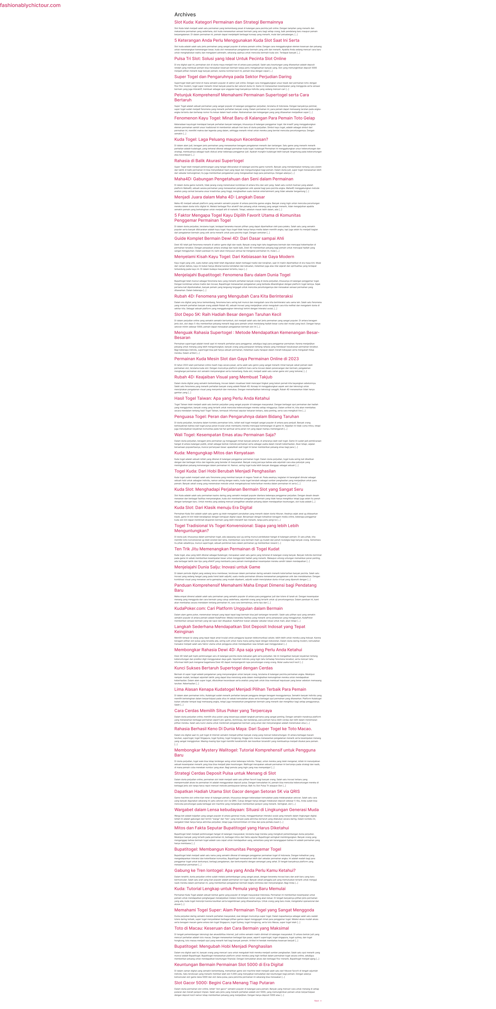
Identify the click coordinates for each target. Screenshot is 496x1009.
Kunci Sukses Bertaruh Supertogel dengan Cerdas (223, 667)
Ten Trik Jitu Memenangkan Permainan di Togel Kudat (227, 548)
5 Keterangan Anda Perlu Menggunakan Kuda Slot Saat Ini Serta (236, 40)
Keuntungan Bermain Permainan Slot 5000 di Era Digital (228, 964)
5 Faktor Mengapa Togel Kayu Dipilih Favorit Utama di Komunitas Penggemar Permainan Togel (237, 218)
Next (318, 1000)
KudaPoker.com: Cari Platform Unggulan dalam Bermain (228, 608)
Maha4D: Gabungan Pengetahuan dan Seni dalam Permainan (233, 178)
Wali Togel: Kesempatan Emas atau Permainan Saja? (225, 434)
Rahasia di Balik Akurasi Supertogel (209, 160)
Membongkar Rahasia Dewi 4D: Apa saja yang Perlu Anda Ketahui (238, 649)
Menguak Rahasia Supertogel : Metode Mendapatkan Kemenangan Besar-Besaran (247, 335)
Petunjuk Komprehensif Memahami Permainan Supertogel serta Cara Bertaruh (241, 97)
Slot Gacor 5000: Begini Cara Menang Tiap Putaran (224, 982)
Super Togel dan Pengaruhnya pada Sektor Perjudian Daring (233, 76)
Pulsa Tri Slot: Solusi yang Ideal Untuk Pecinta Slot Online (230, 58)
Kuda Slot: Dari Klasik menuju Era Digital (213, 507)
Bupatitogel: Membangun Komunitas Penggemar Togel (227, 849)
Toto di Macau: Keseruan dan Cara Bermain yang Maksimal (231, 928)
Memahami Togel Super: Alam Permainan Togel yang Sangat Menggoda (244, 909)
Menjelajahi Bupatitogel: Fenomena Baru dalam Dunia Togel (232, 274)
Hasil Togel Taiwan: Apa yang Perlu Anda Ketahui (222, 398)
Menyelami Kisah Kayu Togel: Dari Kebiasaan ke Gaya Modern (234, 256)
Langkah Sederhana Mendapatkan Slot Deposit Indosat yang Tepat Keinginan (239, 629)
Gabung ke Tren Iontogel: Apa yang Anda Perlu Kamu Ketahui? (235, 870)
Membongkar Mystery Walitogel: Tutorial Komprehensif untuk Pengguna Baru (245, 752)
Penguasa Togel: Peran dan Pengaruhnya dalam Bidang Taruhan (236, 416)
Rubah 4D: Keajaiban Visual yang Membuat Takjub (223, 376)
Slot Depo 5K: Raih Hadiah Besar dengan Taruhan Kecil (227, 314)
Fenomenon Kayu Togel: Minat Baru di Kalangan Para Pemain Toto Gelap (244, 117)
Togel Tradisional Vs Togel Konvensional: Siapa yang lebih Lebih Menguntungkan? (236, 528)
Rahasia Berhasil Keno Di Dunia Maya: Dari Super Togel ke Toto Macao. (243, 728)
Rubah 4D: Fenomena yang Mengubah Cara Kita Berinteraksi (233, 296)
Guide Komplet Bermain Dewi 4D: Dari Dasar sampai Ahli (229, 238)
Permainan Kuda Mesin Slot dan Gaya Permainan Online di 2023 (236, 358)
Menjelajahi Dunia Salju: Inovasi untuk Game (217, 566)
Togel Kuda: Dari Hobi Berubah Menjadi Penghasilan (225, 471)
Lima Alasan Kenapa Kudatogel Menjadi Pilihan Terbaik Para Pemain (240, 689)
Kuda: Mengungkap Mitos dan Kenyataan (214, 452)
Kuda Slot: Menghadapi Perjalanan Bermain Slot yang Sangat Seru (238, 489)
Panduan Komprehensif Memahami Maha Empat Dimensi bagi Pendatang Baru (245, 588)
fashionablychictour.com (30, 5)
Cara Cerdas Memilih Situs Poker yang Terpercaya (223, 710)
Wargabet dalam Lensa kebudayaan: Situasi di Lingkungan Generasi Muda (246, 809)
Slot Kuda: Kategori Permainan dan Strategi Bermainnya (228, 22)
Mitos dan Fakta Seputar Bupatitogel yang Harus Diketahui (231, 827)
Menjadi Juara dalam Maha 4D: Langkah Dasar (219, 196)
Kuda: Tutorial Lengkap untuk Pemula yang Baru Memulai (230, 888)
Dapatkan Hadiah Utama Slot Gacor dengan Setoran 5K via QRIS (237, 791)
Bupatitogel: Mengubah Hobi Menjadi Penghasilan (223, 946)
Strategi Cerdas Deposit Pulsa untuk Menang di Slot (225, 773)
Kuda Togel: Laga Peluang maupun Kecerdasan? (221, 139)
